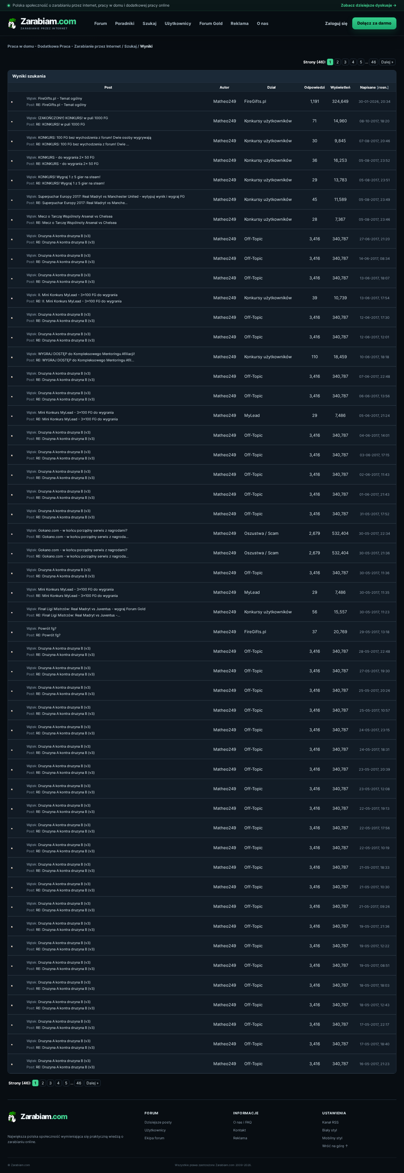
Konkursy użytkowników (268, 120)
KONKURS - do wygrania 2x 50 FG (66, 157)
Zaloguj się (336, 23)
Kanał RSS (330, 1122)
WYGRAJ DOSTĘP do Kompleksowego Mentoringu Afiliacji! (86, 354)
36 (314, 160)
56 (314, 611)
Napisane (368, 87)
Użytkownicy (178, 23)
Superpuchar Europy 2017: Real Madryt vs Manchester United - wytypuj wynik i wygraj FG (111, 196)
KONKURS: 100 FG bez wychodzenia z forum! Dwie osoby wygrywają (94, 137)
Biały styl (329, 1130)
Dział (271, 87)
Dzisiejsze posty (158, 1122)
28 (314, 219)
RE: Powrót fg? (48, 635)
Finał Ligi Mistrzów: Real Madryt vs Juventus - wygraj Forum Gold (92, 609)
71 (314, 120)
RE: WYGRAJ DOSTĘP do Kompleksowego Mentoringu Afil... (85, 360)
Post (108, 87)
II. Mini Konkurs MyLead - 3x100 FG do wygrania (77, 295)
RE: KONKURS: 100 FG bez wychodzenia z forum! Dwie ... (82, 144)
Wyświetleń (340, 87)
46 (373, 62)
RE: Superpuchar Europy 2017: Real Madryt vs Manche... (82, 203)
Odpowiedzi (314, 87)
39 (314, 297)
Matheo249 (224, 101)
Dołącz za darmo (374, 23)
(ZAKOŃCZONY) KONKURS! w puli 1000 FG (73, 118)
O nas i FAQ (242, 1122)
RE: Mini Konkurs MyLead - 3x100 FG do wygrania (77, 419)
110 (315, 356)
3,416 (314, 238)
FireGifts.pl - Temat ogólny (60, 98)
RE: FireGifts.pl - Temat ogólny (61, 104)
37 (314, 631)
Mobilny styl (332, 1138)
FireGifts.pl (255, 101)
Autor (224, 87)
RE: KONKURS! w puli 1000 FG (60, 124)
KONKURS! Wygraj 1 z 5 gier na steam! (69, 177)
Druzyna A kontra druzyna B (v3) (64, 236)
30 (314, 140)
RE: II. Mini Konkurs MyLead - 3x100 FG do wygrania (79, 301)
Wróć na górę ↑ (335, 1146)
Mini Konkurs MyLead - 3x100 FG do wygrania (76, 412)
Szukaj (150, 23)
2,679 (314, 533)
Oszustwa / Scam (261, 533)
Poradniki (124, 23)
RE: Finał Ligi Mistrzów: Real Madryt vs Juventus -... (78, 615)
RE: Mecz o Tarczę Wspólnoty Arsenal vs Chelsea (76, 222)
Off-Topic (253, 238)
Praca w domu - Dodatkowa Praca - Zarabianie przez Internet (64, 46)
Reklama (240, 23)
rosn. (382, 87)
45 (314, 199)
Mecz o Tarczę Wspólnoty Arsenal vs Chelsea (75, 216)
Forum (100, 23)
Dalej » (387, 62)
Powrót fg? (47, 628)
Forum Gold (211, 23)
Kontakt (239, 1130)
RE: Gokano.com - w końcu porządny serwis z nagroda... (82, 536)
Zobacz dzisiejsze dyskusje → (368, 5)
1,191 (314, 101)
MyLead (252, 415)
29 (314, 179)
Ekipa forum (154, 1138)
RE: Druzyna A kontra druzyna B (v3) (65, 242)
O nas (262, 23)
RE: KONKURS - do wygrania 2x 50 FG (67, 163)
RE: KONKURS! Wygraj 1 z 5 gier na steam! (70, 183)
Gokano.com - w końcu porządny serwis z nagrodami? (83, 530)
